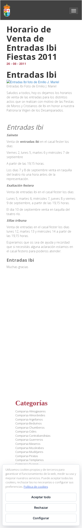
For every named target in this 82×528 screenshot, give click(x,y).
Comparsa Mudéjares (29, 452)
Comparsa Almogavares (30, 411)
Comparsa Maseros (27, 444)
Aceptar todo (41, 497)
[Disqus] (41, 330)
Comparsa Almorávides (30, 415)
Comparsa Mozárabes (29, 448)
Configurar (41, 518)
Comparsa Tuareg (26, 464)
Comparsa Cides (25, 431)
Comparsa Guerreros (29, 439)
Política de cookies (36, 487)
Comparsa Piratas (26, 456)
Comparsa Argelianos (29, 419)
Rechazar (41, 507)
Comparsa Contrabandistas (32, 436)
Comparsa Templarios (29, 460)
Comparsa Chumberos (29, 427)
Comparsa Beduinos (28, 423)
